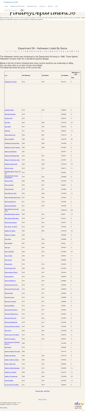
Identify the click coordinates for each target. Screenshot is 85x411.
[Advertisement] (42, 33)
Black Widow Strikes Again (12, 218)
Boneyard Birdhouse (10, 280)
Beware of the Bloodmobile (12, 156)
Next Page (47, 391)
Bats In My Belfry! (9, 139)
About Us (50, 6)
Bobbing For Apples (10, 231)
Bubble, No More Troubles (12, 360)
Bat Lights (7, 122)
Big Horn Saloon (9, 168)
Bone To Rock (8, 256)
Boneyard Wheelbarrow (11, 322)
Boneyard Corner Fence (11, 285)
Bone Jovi (7, 247)
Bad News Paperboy (10, 114)
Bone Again (8, 239)
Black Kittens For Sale (10, 193)
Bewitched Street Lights (11, 164)
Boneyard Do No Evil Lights (12, 289)
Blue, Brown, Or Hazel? (11, 226)
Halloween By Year (32, 6)
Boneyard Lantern (9, 297)
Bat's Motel (8, 126)
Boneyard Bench (9, 276)
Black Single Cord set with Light (12, 210)
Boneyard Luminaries (10, 301)
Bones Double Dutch (10, 268)
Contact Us (42, 6)
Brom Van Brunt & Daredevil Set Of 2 (12, 343)
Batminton (7, 131)
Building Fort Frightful (10, 372)
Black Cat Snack (9, 189)
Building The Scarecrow (11, 376)
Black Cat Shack (9, 185)
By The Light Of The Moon (12, 384)
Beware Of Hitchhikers (11, 151)
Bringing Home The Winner (12, 335)
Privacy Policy (3, 408)
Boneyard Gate (9, 293)
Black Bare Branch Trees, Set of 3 (12, 172)
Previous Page (39, 391)
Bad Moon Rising (9, 110)
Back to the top (42, 399)
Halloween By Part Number (17, 6)
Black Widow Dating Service (12, 214)
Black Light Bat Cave (10, 201)
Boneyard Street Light (10, 318)
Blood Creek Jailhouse (11, 222)
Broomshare (8, 347)
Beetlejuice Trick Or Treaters (12, 147)
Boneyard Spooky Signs (11, 310)
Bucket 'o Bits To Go (10, 364)
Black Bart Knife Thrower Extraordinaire (11, 176)
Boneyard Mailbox (9, 305)
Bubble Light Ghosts (10, 355)
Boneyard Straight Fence (11, 314)
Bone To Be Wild (9, 251)
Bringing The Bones (10, 339)
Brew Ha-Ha (8, 330)
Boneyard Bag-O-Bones (11, 272)
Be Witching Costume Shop (12, 143)
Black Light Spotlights (10, 206)
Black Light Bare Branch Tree (12, 197)
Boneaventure (8, 264)
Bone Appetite (8, 243)
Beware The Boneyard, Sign (12, 160)
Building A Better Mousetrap (12, 368)
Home (6, 6)
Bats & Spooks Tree (10, 135)
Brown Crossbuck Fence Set (12, 351)
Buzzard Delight (9, 380)
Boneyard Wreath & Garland (12, 326)
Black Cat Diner (9, 181)
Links (56, 6)
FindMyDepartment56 (10, 2)
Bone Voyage (8, 260)
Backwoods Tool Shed (11, 82)
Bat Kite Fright (8, 118)
